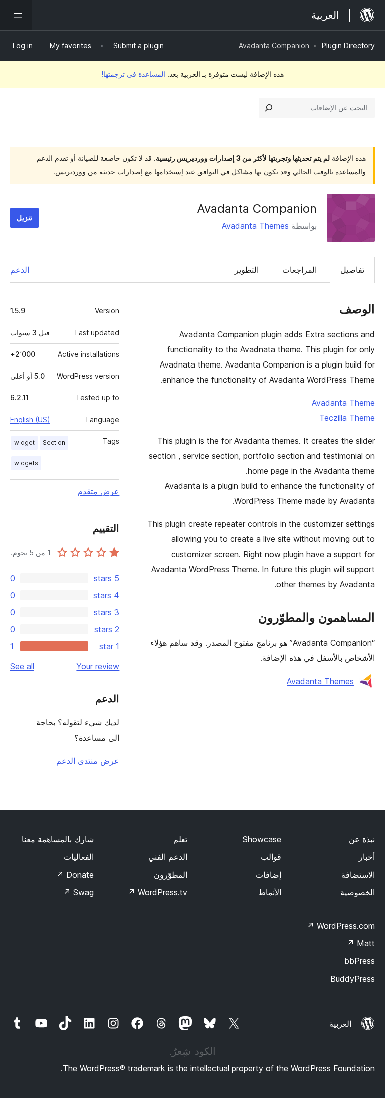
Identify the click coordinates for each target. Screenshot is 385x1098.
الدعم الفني (167, 857)
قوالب (271, 857)
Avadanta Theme (343, 403)
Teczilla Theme (347, 418)
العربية (340, 1024)
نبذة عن (362, 839)
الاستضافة (358, 875)
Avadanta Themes (255, 226)
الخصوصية (357, 892)
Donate (75, 875)
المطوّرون (170, 875)
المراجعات (299, 270)
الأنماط (269, 892)
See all (22, 666)
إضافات (268, 875)
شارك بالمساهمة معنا (58, 839)
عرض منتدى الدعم (87, 761)
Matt (361, 943)
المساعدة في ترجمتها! (133, 74)
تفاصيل (352, 270)
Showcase (262, 839)
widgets (26, 463)
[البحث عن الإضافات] (269, 108)
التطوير (247, 270)
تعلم (180, 839)
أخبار (367, 857)
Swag (78, 892)
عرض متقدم (98, 491)
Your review (97, 666)
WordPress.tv (157, 892)
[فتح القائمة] (16, 15)
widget (24, 442)
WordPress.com (341, 926)
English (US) (30, 419)
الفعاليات (79, 857)
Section (54, 442)
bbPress (359, 961)
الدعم (19, 270)
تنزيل (24, 217)
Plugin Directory (348, 45)
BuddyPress (352, 979)
